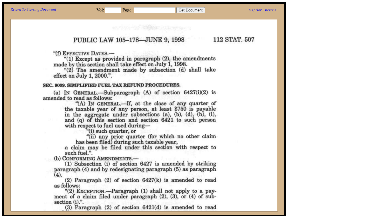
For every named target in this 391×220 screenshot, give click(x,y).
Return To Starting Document (33, 9)
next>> (271, 10)
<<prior (255, 10)
